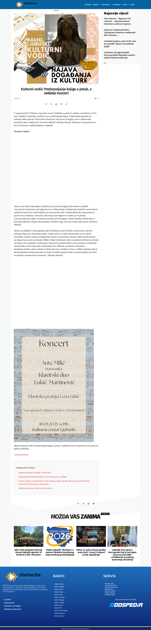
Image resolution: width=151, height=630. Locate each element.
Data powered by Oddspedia (125, 599)
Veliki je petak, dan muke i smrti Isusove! (35, 488)
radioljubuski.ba (21, 455)
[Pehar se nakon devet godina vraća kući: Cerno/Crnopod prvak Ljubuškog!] (91, 536)
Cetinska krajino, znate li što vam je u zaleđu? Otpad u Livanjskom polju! (120, 44)
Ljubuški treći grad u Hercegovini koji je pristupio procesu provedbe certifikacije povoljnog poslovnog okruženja (122, 555)
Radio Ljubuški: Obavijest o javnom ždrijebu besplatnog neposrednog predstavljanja (60, 552)
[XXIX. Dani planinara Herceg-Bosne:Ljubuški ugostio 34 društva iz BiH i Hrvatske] (28, 536)
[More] (93, 503)
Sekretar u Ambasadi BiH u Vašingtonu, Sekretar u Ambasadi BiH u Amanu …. (119, 32)
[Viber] (61, 104)
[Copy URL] (66, 104)
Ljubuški (56, 10)
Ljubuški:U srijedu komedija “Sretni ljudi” (34, 473)
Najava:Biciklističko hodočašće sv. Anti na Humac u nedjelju (42, 477)
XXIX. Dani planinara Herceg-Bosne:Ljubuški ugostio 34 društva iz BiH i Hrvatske (28, 552)
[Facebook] (46, 104)
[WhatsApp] (56, 104)
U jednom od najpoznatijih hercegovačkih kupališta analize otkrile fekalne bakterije (119, 55)
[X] (51, 104)
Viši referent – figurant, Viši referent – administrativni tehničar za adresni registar (117, 21)
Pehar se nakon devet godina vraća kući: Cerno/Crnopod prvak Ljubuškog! (91, 552)
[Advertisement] (56, 169)
